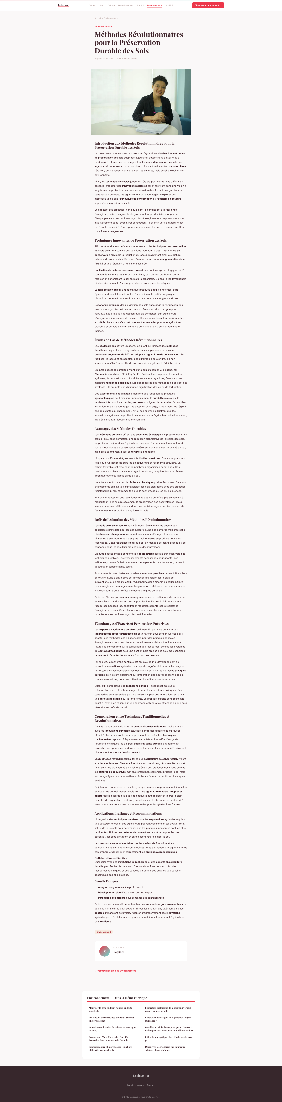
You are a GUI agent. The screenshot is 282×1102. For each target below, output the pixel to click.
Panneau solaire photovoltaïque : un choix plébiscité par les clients (110, 1048)
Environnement (154, 5)
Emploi (140, 5)
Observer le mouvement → (208, 5)
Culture (111, 5)
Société (169, 5)
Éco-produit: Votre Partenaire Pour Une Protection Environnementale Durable (109, 1039)
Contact (151, 1085)
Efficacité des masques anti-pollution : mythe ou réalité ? (168, 1019)
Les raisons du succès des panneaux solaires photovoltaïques (111, 1019)
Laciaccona (141, 1075)
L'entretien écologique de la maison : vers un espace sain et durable (168, 1009)
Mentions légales (135, 1085)
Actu (102, 5)
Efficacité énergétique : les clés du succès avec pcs (168, 1039)
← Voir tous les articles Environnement (115, 970)
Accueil (92, 5)
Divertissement (125, 5)
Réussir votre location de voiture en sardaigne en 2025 (112, 1029)
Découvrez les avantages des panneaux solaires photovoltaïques (165, 1048)
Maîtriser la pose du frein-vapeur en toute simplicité (110, 1009)
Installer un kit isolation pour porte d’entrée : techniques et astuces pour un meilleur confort (169, 1029)
